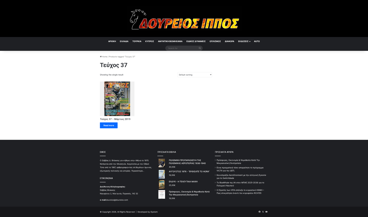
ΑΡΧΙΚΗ (112, 41)
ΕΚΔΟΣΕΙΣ (243, 41)
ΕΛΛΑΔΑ (124, 41)
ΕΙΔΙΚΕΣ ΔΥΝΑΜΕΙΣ (196, 41)
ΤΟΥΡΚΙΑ (136, 41)
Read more (108, 125)
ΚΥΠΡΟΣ (149, 41)
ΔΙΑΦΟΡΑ (229, 41)
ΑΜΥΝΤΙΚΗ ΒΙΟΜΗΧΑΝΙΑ (170, 41)
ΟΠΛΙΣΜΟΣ (215, 41)
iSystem (154, 212)
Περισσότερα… (137, 171)
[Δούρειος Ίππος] (184, 18)
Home (104, 56)
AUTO (257, 41)
